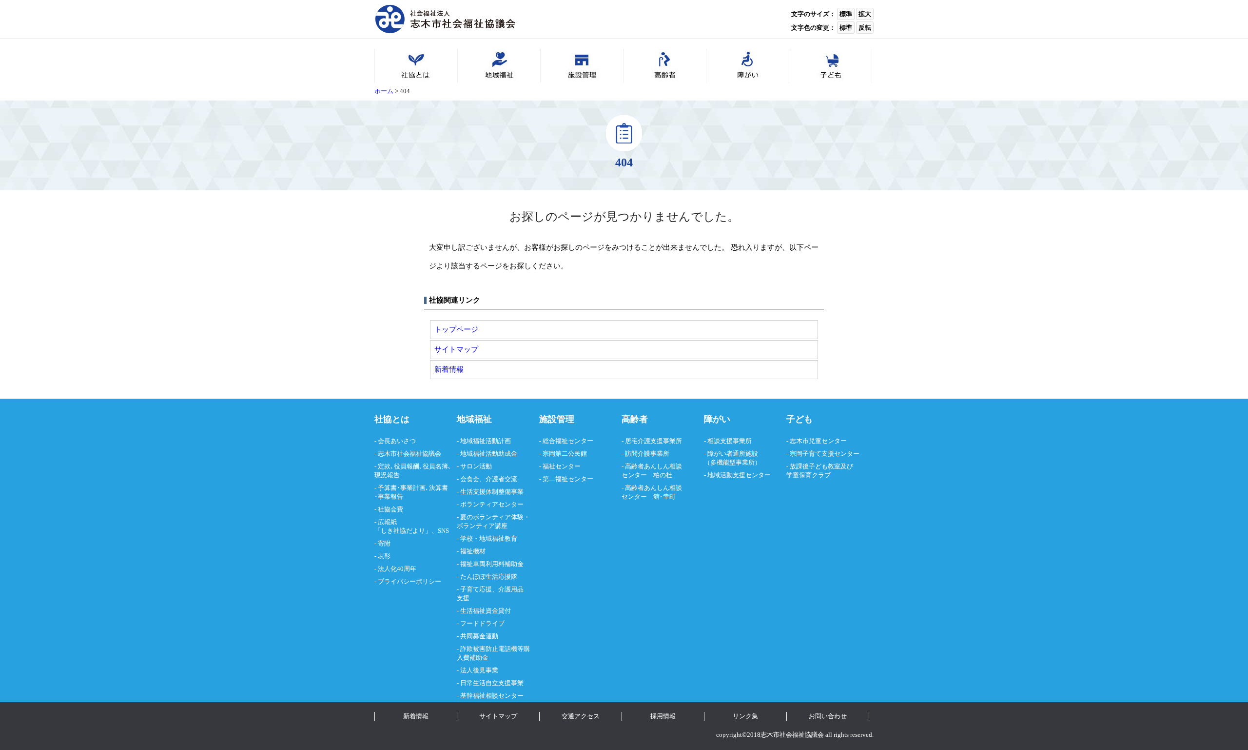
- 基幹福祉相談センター (490, 695)
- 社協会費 (388, 509)
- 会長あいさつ (395, 441)
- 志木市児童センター (816, 441)
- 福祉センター (560, 466)
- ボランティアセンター (490, 504)
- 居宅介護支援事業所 (652, 441)
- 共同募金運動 (477, 636)
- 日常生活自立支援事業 (490, 683)
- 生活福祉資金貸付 (484, 610)
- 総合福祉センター (566, 441)
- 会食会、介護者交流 (487, 479)
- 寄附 (382, 543)
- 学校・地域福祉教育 (487, 538)
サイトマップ (456, 349)
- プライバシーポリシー (407, 581)
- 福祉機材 (471, 551)
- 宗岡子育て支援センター (822, 453)
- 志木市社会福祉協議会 (407, 453)
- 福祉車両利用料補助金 (490, 564)
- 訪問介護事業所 (645, 453)
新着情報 (449, 369)
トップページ (456, 329)
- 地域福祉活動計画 (484, 441)
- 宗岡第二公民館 (563, 453)
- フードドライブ (481, 623)
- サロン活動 (474, 466)
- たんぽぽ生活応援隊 (487, 576)
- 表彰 (382, 556)
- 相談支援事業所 (728, 441)
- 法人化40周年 (395, 568)
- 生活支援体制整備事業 (490, 491)
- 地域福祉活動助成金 (487, 453)
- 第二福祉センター (566, 479)
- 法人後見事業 (477, 670)
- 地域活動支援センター (737, 475)
